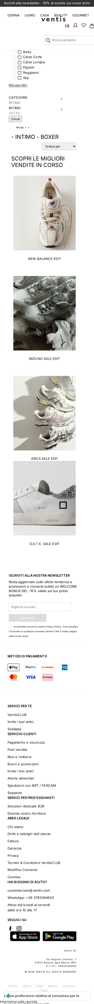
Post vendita (17, 750)
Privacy (13, 855)
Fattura (13, 841)
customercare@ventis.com (29, 890)
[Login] (75, 25)
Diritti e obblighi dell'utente (29, 834)
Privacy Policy (53, 626)
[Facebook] (10, 928)
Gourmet (80, 15)
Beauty (60, 15)
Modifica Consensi (22, 870)
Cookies (14, 877)
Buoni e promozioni (23, 764)
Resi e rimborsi (19, 757)
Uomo (30, 15)
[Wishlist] (83, 25)
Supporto (15, 793)
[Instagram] (19, 928)
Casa (44, 15)
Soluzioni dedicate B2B (26, 806)
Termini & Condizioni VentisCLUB (34, 863)
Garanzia (15, 848)
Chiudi (15, 119)
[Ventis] (53, 18)
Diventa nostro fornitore (27, 813)
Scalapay (15, 729)
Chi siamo (15, 827)
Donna (14, 15)
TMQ (44, 991)
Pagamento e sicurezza (26, 742)
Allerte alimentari (21, 778)
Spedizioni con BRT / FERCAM (32, 785)
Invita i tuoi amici (21, 722)
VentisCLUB (17, 715)
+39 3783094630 (40, 898)
